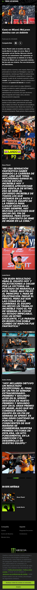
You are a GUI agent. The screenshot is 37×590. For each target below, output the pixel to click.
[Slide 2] (16, 478)
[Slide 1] (9, 478)
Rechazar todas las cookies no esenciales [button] (18, 582)
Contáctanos (23, 534)
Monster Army (5, 537)
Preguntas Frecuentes (26, 531)
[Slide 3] (22, 478)
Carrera (3, 531)
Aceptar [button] (18, 587)
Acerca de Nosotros (7, 534)
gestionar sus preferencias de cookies (15, 574)
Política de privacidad (15, 570)
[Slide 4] (28, 478)
